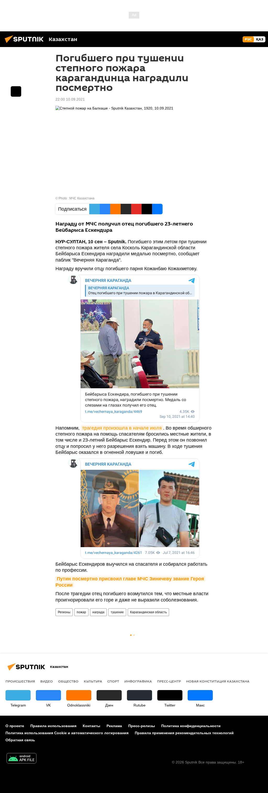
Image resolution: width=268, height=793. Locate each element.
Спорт (113, 681)
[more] (16, 91)
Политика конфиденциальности (191, 726)
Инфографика (138, 681)
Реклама (114, 726)
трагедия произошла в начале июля (122, 428)
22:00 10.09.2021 (70, 99)
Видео (46, 681)
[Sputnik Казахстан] (26, 44)
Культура (93, 681)
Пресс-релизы (141, 726)
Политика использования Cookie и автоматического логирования (67, 733)
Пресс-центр (169, 681)
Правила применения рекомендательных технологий (184, 733)
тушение (117, 612)
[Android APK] (21, 759)
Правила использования (53, 726)
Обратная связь (20, 740)
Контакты (91, 726)
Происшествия (20, 681)
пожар (81, 612)
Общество (68, 681)
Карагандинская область (148, 612)
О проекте (14, 726)
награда (98, 612)
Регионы (64, 612)
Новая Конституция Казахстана (217, 681)
